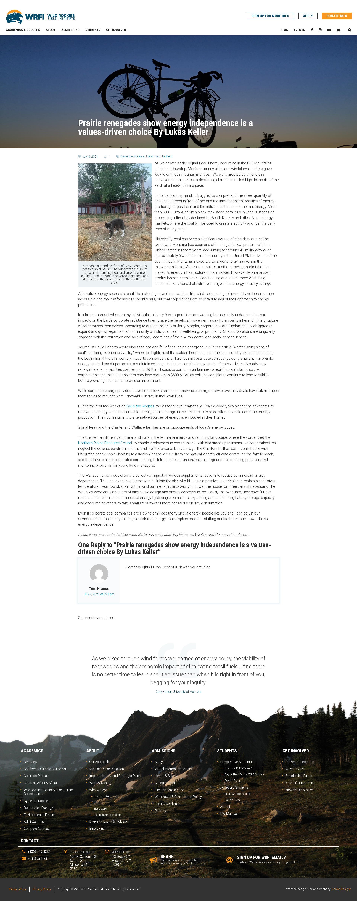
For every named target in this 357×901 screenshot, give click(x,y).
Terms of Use (17, 889)
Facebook (312, 30)
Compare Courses (37, 829)
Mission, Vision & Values (106, 769)
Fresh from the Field (159, 156)
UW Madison (229, 814)
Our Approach (99, 762)
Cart (338, 30)
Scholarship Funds (299, 776)
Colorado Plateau (36, 776)
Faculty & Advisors (168, 804)
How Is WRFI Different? (238, 768)
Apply (308, 16)
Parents (160, 811)
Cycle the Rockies (140, 406)
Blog (284, 30)
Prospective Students (236, 762)
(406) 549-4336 (39, 851)
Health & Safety (166, 776)
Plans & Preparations (237, 793)
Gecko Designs (341, 889)
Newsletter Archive (300, 790)
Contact (30, 840)
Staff (96, 802)
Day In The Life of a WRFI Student (244, 774)
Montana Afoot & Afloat (40, 783)
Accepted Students (234, 787)
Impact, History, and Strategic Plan (114, 776)
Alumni (225, 807)
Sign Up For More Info (270, 16)
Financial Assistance (169, 790)
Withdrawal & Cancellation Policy (178, 797)
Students (227, 750)
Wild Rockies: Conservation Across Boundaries (49, 792)
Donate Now (337, 16)
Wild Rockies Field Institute (40, 17)
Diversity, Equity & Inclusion (108, 821)
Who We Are (98, 790)
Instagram (320, 30)
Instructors (100, 808)
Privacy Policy (42, 889)
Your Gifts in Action (299, 783)
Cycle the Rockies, (133, 156)
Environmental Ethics (39, 815)
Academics (32, 750)
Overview (31, 762)
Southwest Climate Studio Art (45, 769)
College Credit (165, 783)
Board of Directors (105, 796)
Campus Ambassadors (108, 814)
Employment (98, 828)
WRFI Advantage (101, 783)
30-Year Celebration (300, 762)
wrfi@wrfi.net (37, 858)
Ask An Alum (232, 780)
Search (350, 30)
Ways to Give (295, 769)
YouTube (329, 30)
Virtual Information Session (174, 769)
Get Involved (296, 750)
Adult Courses (34, 822)
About (92, 750)
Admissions (163, 750)
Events (299, 30)
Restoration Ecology (38, 808)
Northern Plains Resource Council (105, 443)
